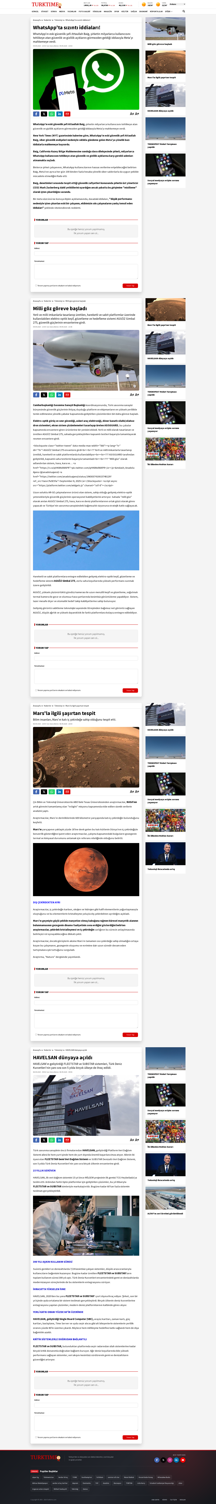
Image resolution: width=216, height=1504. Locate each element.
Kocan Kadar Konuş (146, 1477)
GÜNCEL (35, 11)
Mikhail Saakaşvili (60, 1489)
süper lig (35, 1477)
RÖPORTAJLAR (156, 11)
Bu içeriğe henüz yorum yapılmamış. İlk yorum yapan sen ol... (86, 231)
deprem (75, 1483)
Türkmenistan (49, 1477)
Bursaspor (117, 1483)
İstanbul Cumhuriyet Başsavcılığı (162, 1483)
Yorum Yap (130, 286)
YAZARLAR (72, 11)
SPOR (116, 11)
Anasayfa (37, 20)
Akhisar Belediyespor (40, 1483)
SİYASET (44, 11)
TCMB (74, 1477)
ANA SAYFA (155, 1500)
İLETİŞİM (173, 1500)
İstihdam (99, 1477)
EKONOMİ (143, 11)
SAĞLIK (134, 11)
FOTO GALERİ (84, 11)
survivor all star (113, 1477)
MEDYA (62, 11)
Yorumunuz (39, 261)
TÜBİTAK (129, 1483)
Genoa (85, 1489)
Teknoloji (58, 20)
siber (180, 1483)
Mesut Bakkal (129, 1477)
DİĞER (167, 11)
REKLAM (183, 1500)
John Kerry (141, 1483)
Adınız (37, 248)
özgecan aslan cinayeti (40, 1489)
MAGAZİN (108, 11)
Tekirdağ (75, 1489)
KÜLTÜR (125, 11)
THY (96, 1483)
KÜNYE (164, 1500)
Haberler (47, 20)
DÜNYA (54, 11)
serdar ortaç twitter (60, 1483)
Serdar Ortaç (63, 1477)
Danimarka (87, 1483)
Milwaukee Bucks (164, 1477)
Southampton (87, 1477)
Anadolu (106, 1483)
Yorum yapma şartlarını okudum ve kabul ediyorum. (59, 285)
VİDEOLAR (97, 11)
